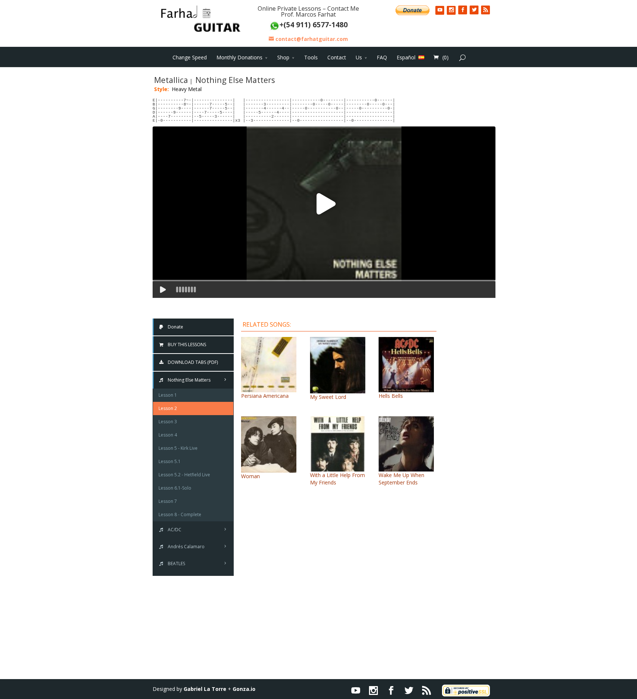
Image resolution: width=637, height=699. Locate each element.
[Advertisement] (471, 428)
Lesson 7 (168, 501)
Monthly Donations (239, 57)
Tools (311, 57)
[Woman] (268, 468)
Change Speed (190, 57)
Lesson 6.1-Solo (175, 488)
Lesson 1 (168, 395)
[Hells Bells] (406, 388)
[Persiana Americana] (268, 388)
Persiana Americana (265, 395)
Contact (336, 57)
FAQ (382, 57)
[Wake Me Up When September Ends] (406, 467)
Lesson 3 (168, 421)
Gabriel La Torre (205, 688)
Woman (250, 476)
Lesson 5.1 (170, 461)
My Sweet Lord (328, 396)
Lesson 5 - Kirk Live (178, 448)
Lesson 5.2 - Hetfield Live (184, 475)
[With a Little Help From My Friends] (337, 467)
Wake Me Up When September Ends (401, 479)
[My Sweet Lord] (337, 389)
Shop (283, 57)
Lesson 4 (168, 435)
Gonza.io (244, 688)
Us (359, 57)
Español (406, 57)
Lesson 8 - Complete (180, 514)
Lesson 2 (168, 408)
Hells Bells (391, 395)
